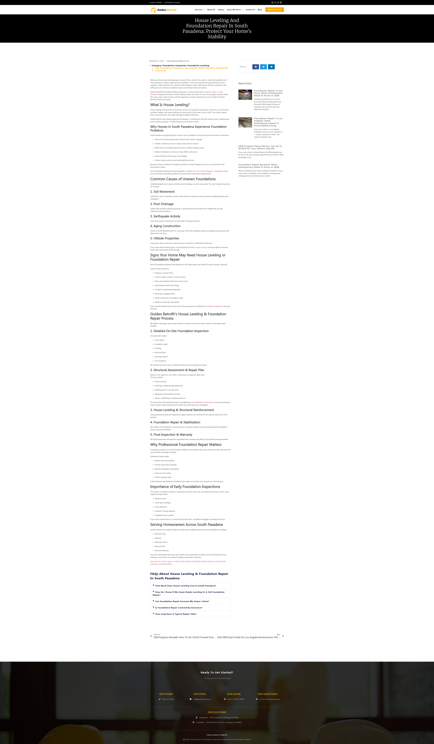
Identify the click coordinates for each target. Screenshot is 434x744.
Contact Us (250, 9)
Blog (260, 9)
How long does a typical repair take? (175, 614)
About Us (211, 9)
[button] (190, 586)
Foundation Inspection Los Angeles (178, 68)
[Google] (272, 2)
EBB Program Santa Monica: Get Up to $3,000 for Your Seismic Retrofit (260, 147)
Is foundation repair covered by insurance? (178, 607)
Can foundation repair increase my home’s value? (182, 601)
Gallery (221, 9)
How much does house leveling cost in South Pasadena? (185, 585)
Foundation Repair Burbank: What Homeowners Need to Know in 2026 (258, 165)
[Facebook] (281, 2)
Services (198, 9)
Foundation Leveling (198, 65)
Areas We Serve (234, 9)
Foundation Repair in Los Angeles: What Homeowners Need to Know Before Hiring (268, 122)
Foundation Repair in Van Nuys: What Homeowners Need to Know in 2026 (268, 93)
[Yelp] (275, 2)
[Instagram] (278, 2)
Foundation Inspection (174, 65)
